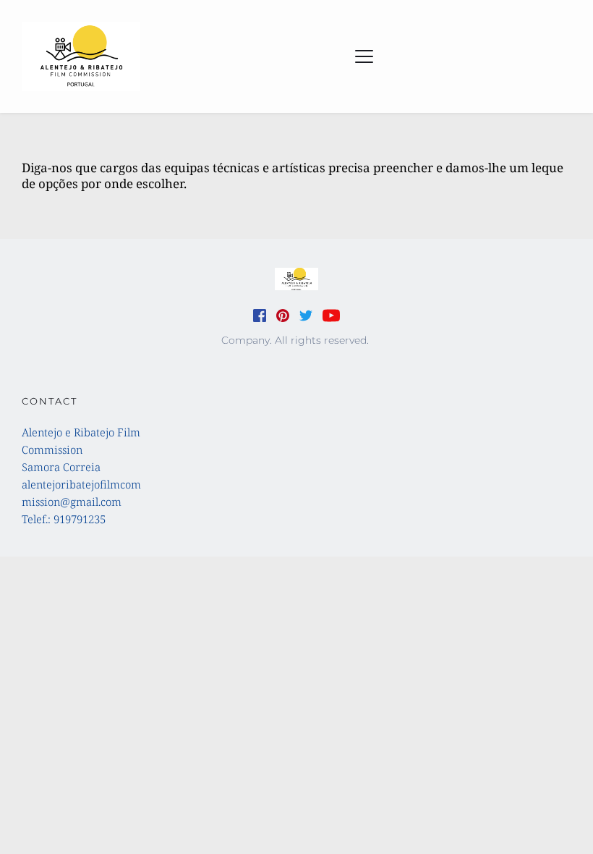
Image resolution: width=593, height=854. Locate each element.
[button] (364, 56)
